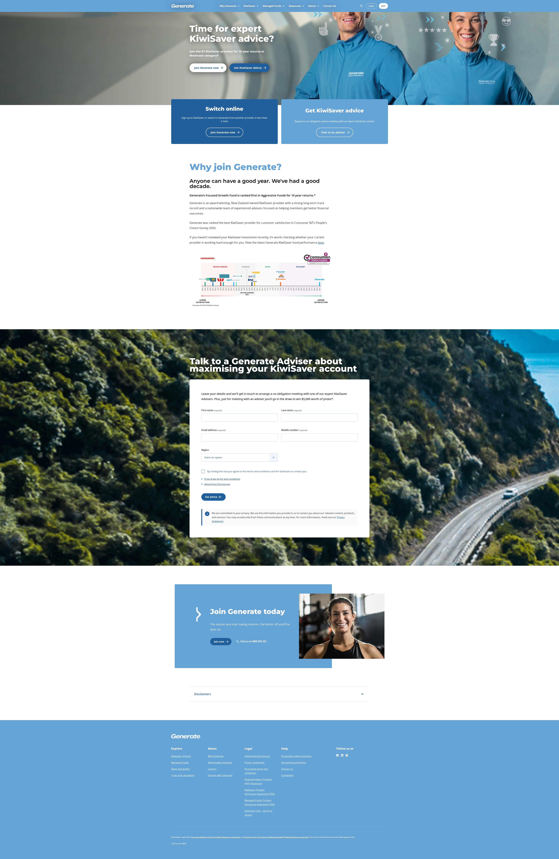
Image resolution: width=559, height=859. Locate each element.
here (321, 242)
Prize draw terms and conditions (222, 479)
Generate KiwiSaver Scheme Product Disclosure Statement (215, 837)
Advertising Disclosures (217, 484)
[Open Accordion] (362, 694)
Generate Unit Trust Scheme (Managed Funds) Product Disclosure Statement (277, 837)
